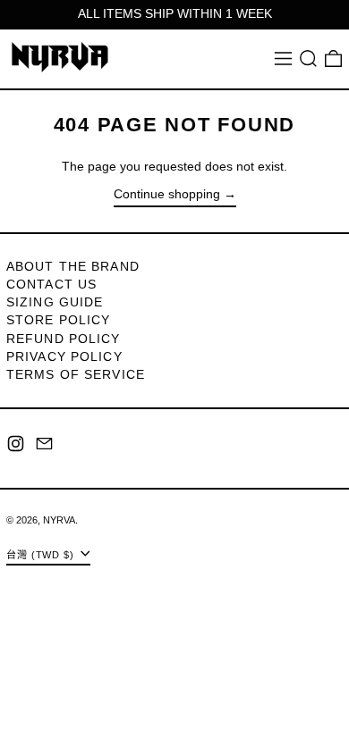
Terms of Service (75, 374)
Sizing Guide (54, 302)
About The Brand (73, 266)
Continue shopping (167, 194)
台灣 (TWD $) (42, 554)
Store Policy (58, 320)
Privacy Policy (64, 356)
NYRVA (59, 520)
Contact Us (51, 284)
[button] (308, 58)
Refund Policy (63, 338)
